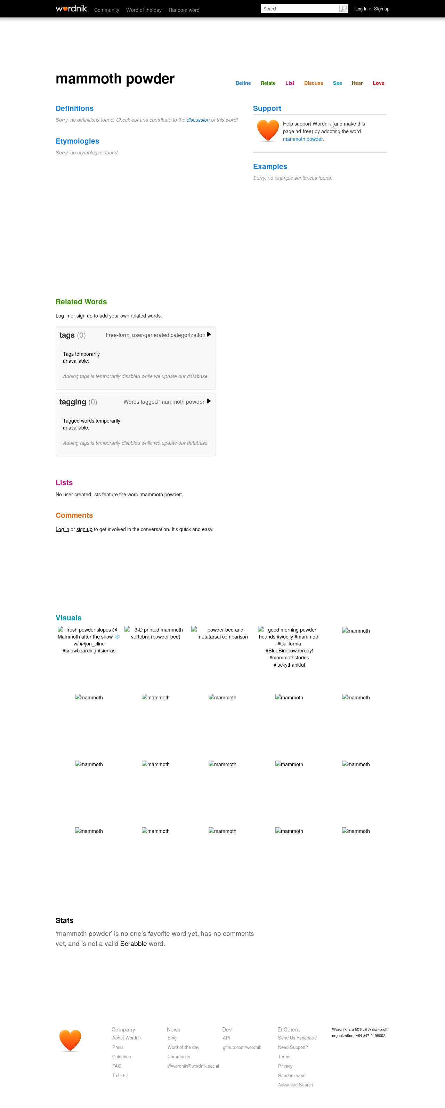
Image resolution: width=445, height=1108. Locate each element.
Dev (227, 1029)
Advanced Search (295, 1084)
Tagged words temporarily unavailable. (91, 424)
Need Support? (293, 1047)
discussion (198, 119)
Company (123, 1029)
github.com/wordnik (242, 1047)
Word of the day (144, 9)
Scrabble (133, 943)
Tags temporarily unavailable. (81, 357)
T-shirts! (120, 1075)
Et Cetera (288, 1029)
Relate (268, 82)
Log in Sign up (372, 8)
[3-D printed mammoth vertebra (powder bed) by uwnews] (155, 632)
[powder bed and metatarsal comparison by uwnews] (222, 632)
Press (117, 1047)
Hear (357, 82)
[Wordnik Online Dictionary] (71, 8)
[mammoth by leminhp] (356, 629)
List (289, 82)
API (226, 1037)
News (173, 1029)
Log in (62, 315)
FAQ (116, 1065)
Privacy (285, 1065)
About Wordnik (126, 1037)
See (337, 82)
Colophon (121, 1056)
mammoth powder (303, 138)
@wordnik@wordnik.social (193, 1065)
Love (379, 82)
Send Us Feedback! (297, 1037)
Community (106, 9)
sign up (84, 315)
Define (243, 82)
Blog (172, 1037)
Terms (284, 1056)
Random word (184, 9)
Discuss (313, 82)
